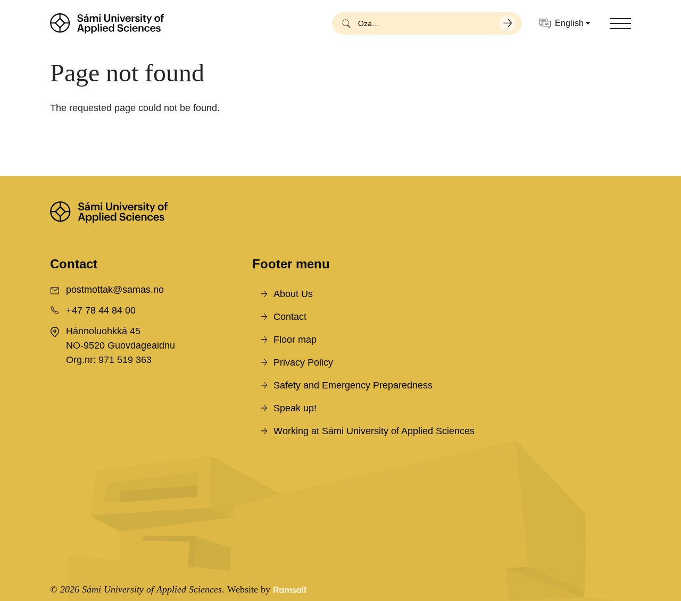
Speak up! (295, 408)
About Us (293, 294)
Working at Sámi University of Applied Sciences (374, 431)
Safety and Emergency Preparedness (353, 385)
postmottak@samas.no (115, 289)
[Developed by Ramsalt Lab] (290, 589)
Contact (289, 316)
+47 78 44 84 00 (101, 310)
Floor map (295, 339)
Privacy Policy (303, 362)
